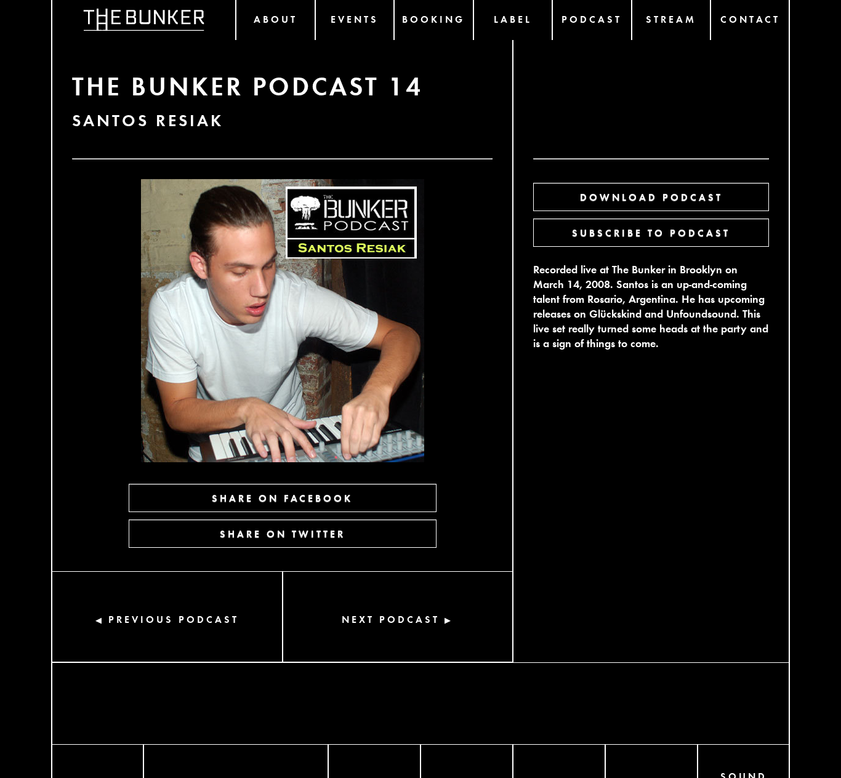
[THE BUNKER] (143, 20)
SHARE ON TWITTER (282, 533)
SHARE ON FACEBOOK (282, 497)
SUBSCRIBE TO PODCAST (651, 232)
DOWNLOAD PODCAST (651, 196)
